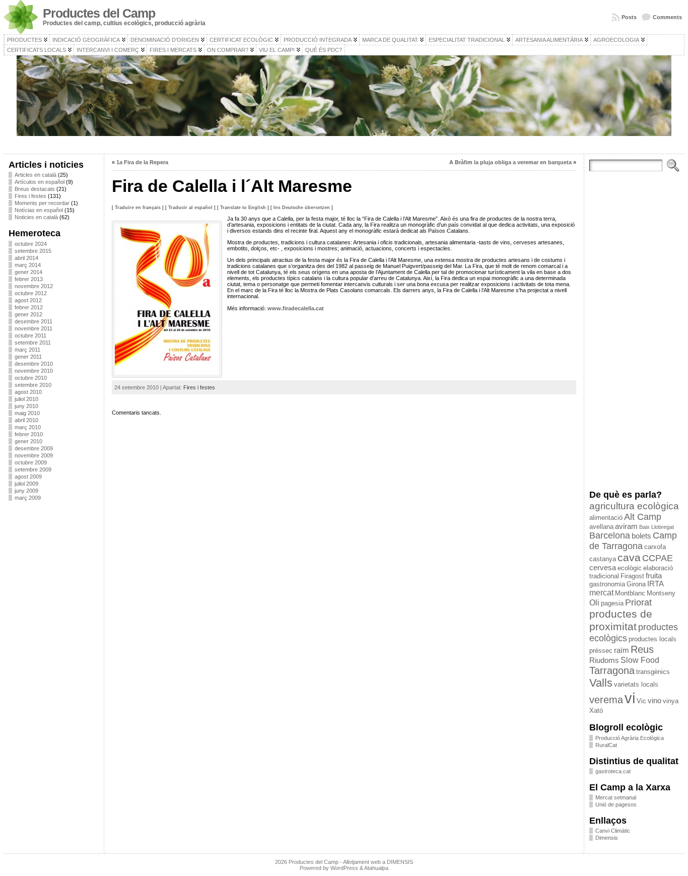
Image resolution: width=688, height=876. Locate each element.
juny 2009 (26, 491)
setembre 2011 (33, 343)
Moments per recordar (42, 203)
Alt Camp (642, 517)
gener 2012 (28, 314)
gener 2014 (28, 272)
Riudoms (604, 660)
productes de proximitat (620, 620)
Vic (641, 701)
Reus (642, 649)
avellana (601, 526)
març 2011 (27, 350)
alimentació (606, 517)
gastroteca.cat (613, 771)
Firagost (632, 576)
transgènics (653, 672)
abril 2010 (26, 420)
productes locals (652, 639)
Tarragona (612, 670)
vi (630, 698)
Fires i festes (30, 196)
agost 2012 (28, 300)
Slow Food (640, 659)
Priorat (638, 602)
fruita (654, 576)
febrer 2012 (29, 307)
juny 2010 (26, 406)
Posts (629, 17)
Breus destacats (35, 189)
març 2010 (28, 427)
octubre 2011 (30, 335)
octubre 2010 (31, 378)
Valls (600, 683)
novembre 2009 (34, 455)
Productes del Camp (99, 13)
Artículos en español (39, 182)
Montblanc (630, 593)
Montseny (661, 593)
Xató (596, 710)
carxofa (655, 547)
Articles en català (35, 175)
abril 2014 (26, 258)
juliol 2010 (26, 399)
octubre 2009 (31, 462)
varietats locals (636, 684)
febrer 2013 (29, 279)
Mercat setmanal (615, 797)
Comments (667, 17)
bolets (641, 536)
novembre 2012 (34, 286)
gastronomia (607, 584)
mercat (601, 592)
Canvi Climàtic (612, 831)
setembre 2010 (33, 385)
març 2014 (28, 265)
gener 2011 (28, 357)
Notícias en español (39, 210)
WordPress (344, 868)
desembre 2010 (34, 364)
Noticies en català (36, 217)
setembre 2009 (33, 469)
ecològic (629, 568)
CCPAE (657, 558)
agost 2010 (28, 392)
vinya (670, 701)
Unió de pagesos (616, 804)
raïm (621, 650)
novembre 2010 (34, 371)
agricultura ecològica (634, 506)
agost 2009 (28, 477)
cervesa (602, 568)
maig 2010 (27, 413)
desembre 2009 (34, 448)
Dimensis (606, 838)
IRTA (655, 584)
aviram (626, 526)
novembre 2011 (33, 328)
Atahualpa (376, 868)
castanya (602, 559)
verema (606, 699)
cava (629, 557)
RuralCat (606, 745)
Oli (594, 602)
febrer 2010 (29, 434)
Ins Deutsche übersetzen (301, 207)
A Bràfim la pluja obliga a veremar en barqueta (510, 162)
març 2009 (28, 498)
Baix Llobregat (656, 527)
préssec (600, 650)
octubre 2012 (31, 293)
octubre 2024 (31, 244)
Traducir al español (190, 207)
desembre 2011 (33, 321)
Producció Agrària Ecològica (629, 738)
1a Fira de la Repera (142, 162)
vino (654, 701)
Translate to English (243, 207)
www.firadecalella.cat (295, 308)
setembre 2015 (33, 251)
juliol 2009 (26, 484)
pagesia (612, 603)
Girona (636, 584)
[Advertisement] (54, 659)
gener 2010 (28, 441)
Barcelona (609, 535)
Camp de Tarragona (633, 540)
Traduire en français (138, 207)
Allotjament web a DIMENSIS (378, 862)
